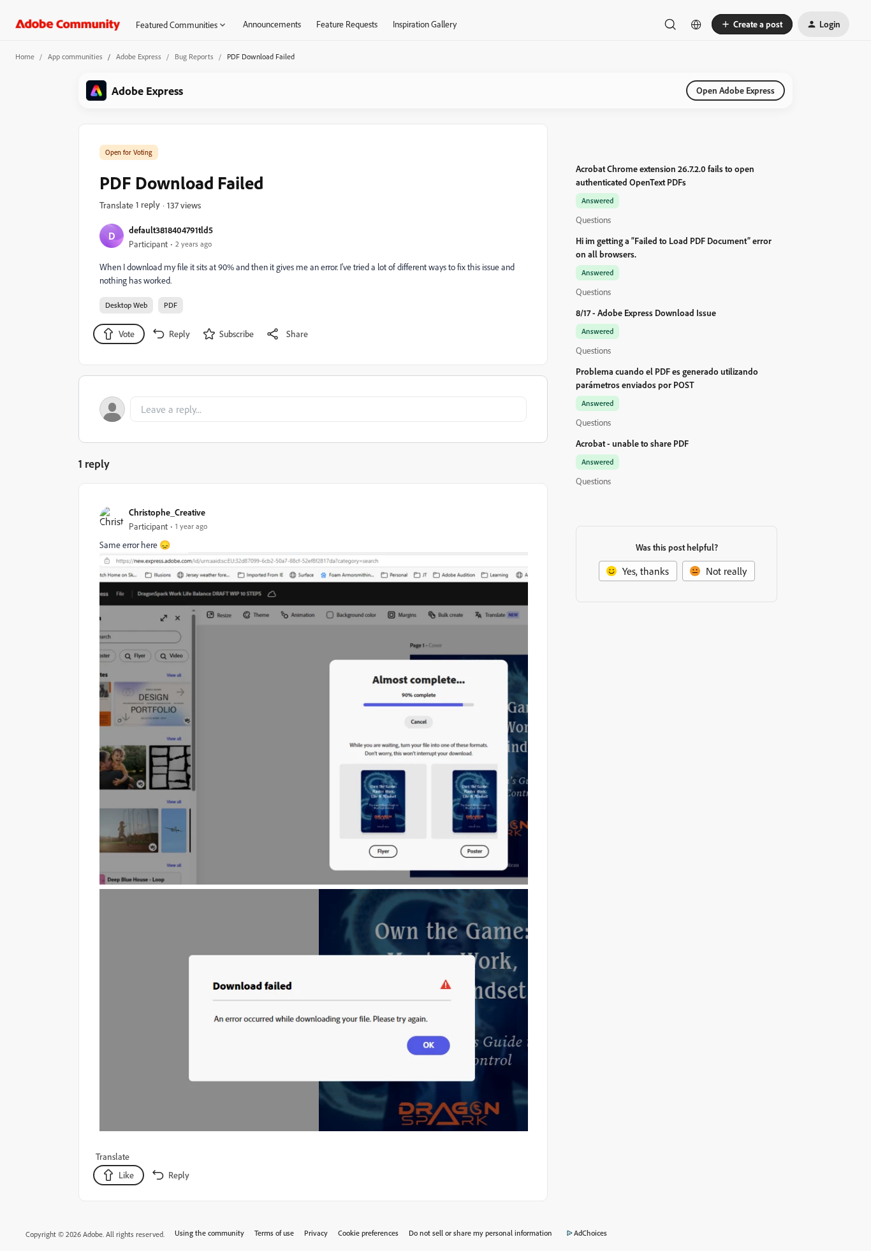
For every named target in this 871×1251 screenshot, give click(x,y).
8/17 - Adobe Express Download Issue (646, 312)
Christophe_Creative (167, 512)
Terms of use (274, 1233)
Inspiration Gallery (425, 23)
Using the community (209, 1233)
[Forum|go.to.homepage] (68, 24)
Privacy (316, 1233)
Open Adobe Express (735, 90)
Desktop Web (126, 305)
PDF (170, 305)
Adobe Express (138, 56)
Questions (593, 219)
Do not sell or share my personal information (480, 1233)
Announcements (272, 23)
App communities (75, 56)
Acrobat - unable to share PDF (632, 443)
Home (24, 56)
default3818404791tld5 (171, 229)
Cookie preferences (368, 1233)
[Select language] (696, 24)
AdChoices (590, 1233)
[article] (312, 844)
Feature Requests (346, 23)
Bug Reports (194, 56)
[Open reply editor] (313, 409)
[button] (752, 24)
